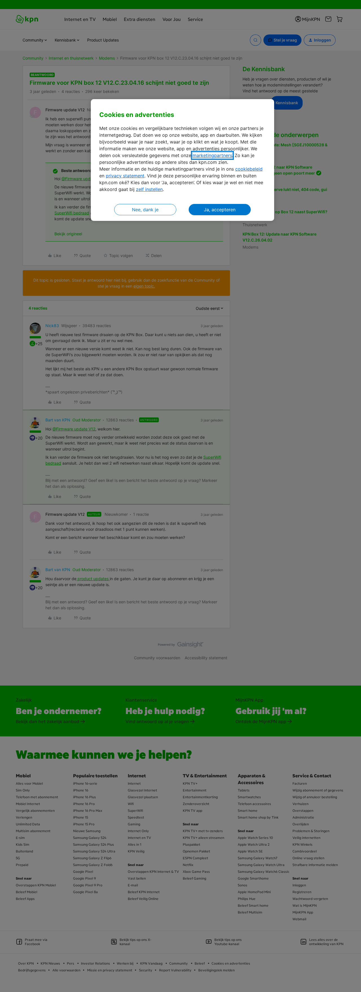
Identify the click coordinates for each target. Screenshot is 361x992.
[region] (182, 160)
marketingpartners (212, 155)
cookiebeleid (249, 169)
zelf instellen (149, 189)
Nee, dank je (145, 209)
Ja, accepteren (219, 209)
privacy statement (125, 176)
